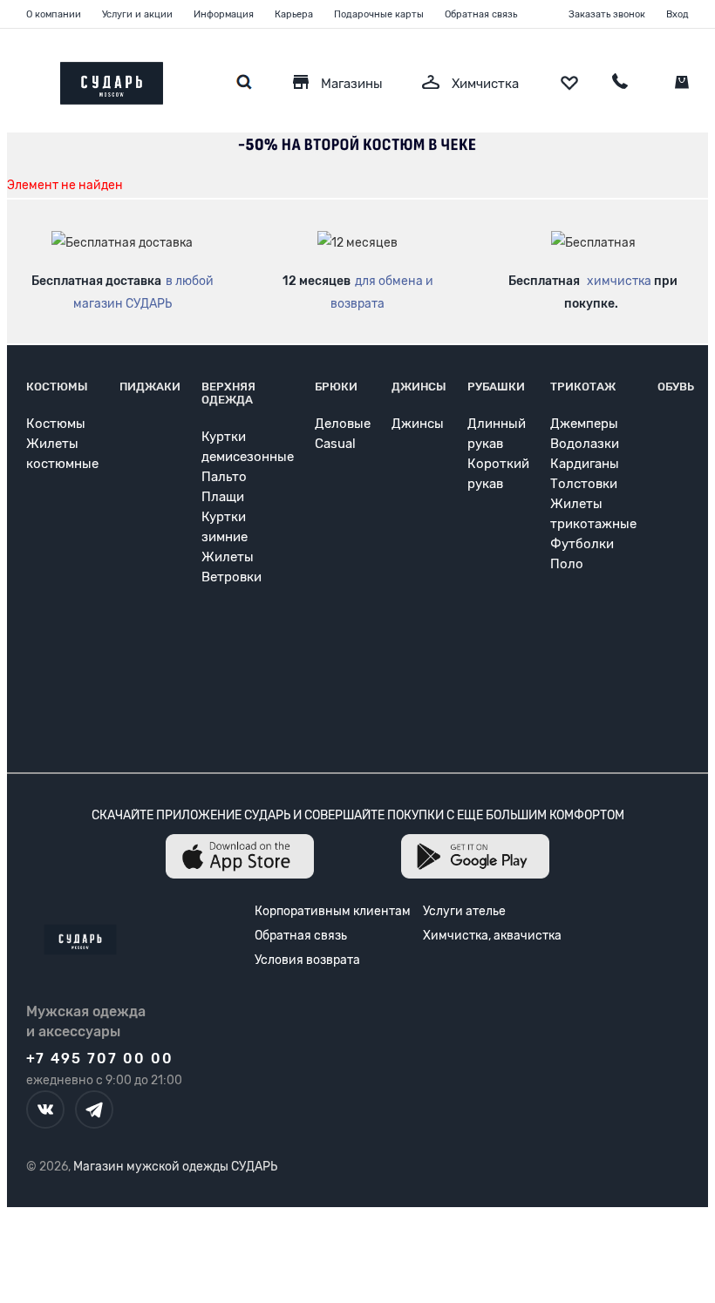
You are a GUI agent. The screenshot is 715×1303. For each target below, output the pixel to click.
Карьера (294, 14)
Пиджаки (149, 386)
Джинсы (419, 386)
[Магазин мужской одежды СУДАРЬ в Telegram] (94, 1109)
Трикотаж (583, 386)
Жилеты (227, 557)
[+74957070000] (620, 83)
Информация (224, 14)
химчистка (619, 281)
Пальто (224, 477)
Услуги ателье (464, 911)
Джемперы (584, 423)
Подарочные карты (379, 14)
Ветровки (231, 577)
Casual (335, 443)
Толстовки (583, 484)
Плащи (222, 497)
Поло (566, 564)
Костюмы (57, 386)
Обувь (675, 386)
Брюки (336, 386)
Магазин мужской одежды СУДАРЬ (175, 1166)
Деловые (343, 423)
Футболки (582, 544)
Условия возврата (307, 960)
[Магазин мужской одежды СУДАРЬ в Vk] (45, 1109)
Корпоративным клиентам (333, 911)
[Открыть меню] (26, 79)
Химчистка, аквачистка (492, 935)
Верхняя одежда (228, 393)
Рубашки (496, 386)
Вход (677, 14)
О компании (53, 14)
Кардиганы (584, 464)
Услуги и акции (137, 14)
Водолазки (584, 443)
